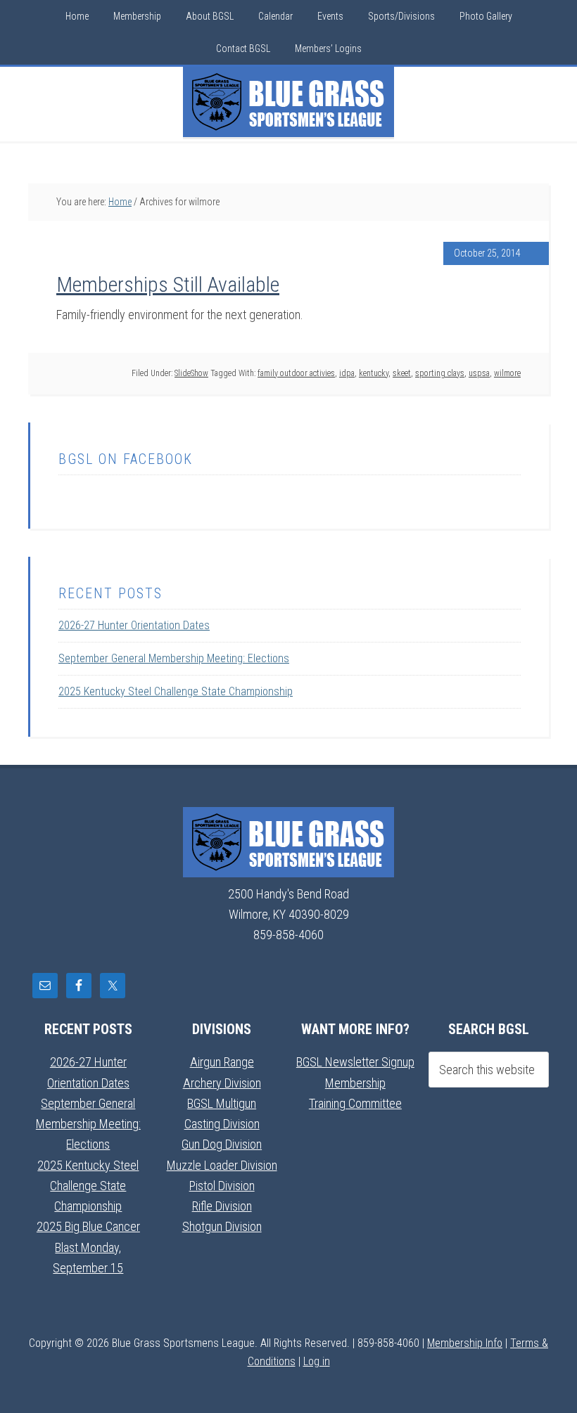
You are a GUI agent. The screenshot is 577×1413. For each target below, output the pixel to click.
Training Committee (355, 1103)
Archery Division (222, 1083)
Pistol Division (222, 1185)
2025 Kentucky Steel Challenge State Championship (175, 691)
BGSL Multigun (221, 1103)
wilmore (507, 373)
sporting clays (439, 373)
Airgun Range (222, 1061)
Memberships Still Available (167, 284)
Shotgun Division (222, 1226)
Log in (316, 1361)
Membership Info (464, 1343)
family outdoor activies (296, 373)
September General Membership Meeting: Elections (173, 658)
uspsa (479, 373)
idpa (347, 373)
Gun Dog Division (222, 1144)
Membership (355, 1083)
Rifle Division (222, 1206)
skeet (402, 373)
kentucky (373, 373)
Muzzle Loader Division (222, 1165)
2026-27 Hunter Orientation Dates (134, 625)
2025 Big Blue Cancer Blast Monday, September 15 (88, 1247)
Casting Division (222, 1123)
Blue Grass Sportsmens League (288, 102)
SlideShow (191, 373)
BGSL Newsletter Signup (355, 1061)
